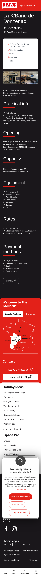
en (10, 544)
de (24, 544)
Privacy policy (20, 489)
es (15, 544)
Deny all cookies (19, 512)
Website (13, 57)
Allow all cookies (22, 497)
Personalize (17, 504)
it (20, 544)
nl (30, 544)
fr (4, 544)
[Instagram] (12, 61)
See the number (16, 50)
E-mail (12, 54)
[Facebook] (6, 529)
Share (9, 281)
